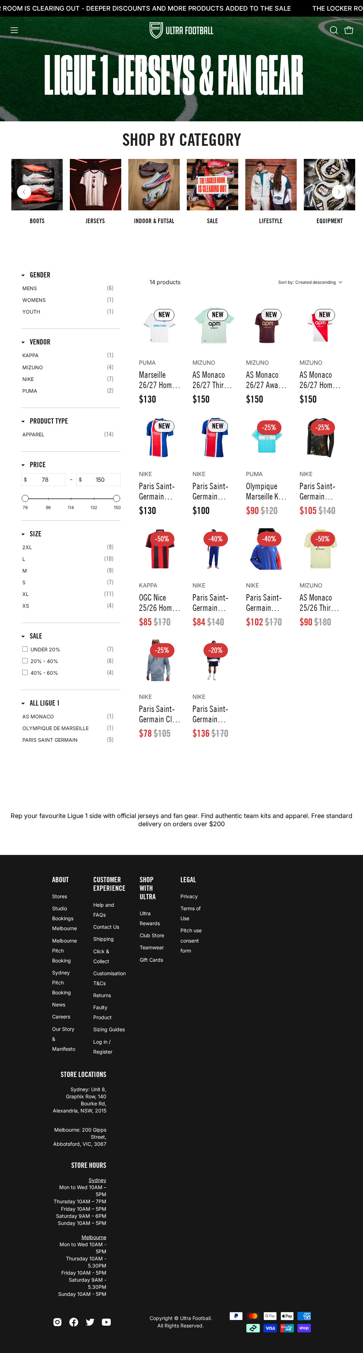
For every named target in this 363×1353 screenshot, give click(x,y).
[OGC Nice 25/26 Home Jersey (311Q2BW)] (160, 549)
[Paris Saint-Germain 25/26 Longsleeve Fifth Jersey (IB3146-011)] (320, 437)
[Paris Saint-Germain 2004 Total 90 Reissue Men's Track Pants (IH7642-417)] (213, 549)
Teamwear (152, 947)
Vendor (39, 342)
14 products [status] (165, 282)
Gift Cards (151, 959)
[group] (181, 192)
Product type (48, 421)
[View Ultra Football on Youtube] (106, 1322)
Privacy (189, 896)
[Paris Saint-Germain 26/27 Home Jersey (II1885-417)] (160, 437)
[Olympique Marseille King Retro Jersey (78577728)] (267, 437)
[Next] (339, 192)
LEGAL (188, 880)
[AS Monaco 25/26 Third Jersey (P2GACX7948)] (320, 549)
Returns (102, 995)
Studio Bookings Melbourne (64, 918)
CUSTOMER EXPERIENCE (109, 884)
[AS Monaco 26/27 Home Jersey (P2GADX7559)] (320, 326)
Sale (35, 636)
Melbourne (94, 1237)
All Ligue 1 (44, 703)
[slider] (25, 498)
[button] (333, 30)
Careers (61, 1017)
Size (34, 534)
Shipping (103, 939)
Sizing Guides (109, 1029)
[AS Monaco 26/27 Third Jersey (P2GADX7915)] (213, 326)
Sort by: (307, 282)
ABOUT (60, 880)
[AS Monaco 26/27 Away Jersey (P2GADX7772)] (267, 326)
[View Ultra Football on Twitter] (90, 1322)
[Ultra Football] (181, 30)
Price (37, 464)
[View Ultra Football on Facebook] (73, 1322)
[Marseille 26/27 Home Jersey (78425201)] (160, 326)
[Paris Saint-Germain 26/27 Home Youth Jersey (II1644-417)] (213, 437)
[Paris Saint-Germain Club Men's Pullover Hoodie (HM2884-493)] (160, 660)
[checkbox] (69, 288)
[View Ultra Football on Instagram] (57, 1322)
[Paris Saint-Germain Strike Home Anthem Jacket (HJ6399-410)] (213, 660)
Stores (59, 896)
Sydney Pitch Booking (61, 982)
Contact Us (106, 927)
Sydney (97, 1180)
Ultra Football (195, 1318)
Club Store (152, 935)
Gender (39, 275)
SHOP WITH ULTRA (148, 888)
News (58, 1004)
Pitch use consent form (191, 940)
